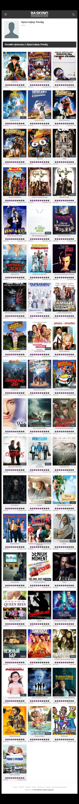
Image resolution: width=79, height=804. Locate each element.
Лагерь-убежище (39, 736)
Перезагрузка (15, 582)
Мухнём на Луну (14, 120)
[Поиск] (73, 14)
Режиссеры (40, 787)
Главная (15, 787)
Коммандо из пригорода (40, 274)
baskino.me (28, 790)
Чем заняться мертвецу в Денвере (64, 274)
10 (24, 85)
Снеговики (40, 312)
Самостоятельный (14, 736)
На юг (64, 543)
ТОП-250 (21, 787)
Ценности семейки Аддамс (39, 197)
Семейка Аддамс (64, 197)
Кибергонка (64, 736)
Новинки (27, 787)
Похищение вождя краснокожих (64, 428)
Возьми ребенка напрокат (14, 235)
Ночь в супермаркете (15, 197)
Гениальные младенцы (15, 697)
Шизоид (39, 620)
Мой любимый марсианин (39, 235)
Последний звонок (39, 351)
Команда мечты (14, 543)
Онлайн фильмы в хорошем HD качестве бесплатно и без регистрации (39, 14)
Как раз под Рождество (14, 466)
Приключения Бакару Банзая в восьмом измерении (39, 544)
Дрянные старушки (14, 620)
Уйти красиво (40, 466)
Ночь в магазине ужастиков (40, 697)
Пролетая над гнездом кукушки (64, 81)
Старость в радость (39, 582)
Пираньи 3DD (15, 274)
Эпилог (15, 428)
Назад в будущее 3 (14, 158)
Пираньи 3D (14, 389)
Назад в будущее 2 (64, 120)
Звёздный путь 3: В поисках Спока (15, 312)
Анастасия (15, 81)
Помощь (48, 787)
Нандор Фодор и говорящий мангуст (64, 697)
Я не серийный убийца (39, 428)
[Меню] (6, 14)
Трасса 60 (39, 158)
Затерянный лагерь (15, 351)
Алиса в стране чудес (64, 235)
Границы (39, 505)
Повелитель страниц (39, 389)
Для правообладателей (59, 787)
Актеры (34, 787)
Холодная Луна (64, 466)
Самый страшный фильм (64, 312)
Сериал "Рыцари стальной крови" (64, 659)
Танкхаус (39, 659)
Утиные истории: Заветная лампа (39, 81)
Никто (64, 582)
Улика (64, 158)
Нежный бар (14, 659)
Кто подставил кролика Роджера (64, 389)
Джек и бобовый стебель (64, 505)
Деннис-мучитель (64, 351)
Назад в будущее (40, 120)
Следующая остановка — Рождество (64, 620)
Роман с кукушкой (15, 774)
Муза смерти (15, 505)
